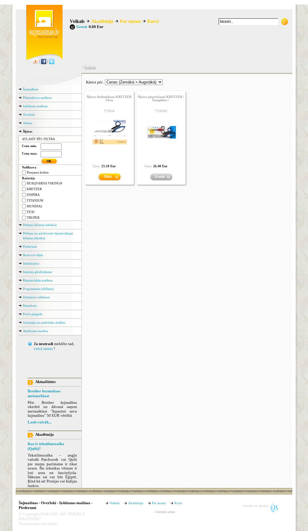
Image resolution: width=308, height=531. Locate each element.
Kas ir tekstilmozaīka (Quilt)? (46, 446)
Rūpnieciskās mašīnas (38, 280)
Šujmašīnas (30, 89)
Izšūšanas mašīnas (35, 106)
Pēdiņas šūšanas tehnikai (40, 225)
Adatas (27, 123)
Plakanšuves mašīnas (37, 97)
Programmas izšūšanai (38, 289)
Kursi (153, 21)
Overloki (29, 114)
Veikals (77, 21)
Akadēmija (102, 21)
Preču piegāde (32, 314)
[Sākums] (43, 37)
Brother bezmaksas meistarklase (44, 393)
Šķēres (27, 131)
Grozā (81, 27)
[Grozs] (72, 27)
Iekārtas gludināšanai (37, 272)
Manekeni (30, 305)
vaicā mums (43, 349)
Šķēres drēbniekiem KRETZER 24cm (109, 98)
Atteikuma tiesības (35, 331)
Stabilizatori (31, 263)
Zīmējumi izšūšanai (36, 297)
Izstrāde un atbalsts (255, 505)
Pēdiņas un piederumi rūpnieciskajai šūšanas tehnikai (48, 235)
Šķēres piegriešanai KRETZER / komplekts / (161, 98)
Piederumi (30, 246)
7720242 (161, 111)
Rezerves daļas (33, 255)
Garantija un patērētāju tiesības (44, 322)
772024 (109, 111)
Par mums (130, 21)
